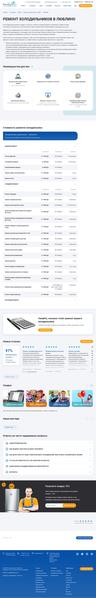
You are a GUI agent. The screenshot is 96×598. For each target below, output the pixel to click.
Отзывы (68, 584)
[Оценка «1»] (80, 521)
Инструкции (69, 594)
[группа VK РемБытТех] (91, 554)
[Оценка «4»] (88, 521)
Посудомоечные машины (42, 575)
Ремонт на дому (74, 351)
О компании (69, 580)
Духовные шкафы (40, 587)
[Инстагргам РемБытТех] (77, 554)
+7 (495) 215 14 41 (24, 553)
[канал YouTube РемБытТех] (82, 554)
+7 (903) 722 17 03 (24, 555)
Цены (41, 5)
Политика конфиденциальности (11, 572)
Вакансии (68, 591)
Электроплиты (39, 584)
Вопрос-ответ (67, 5)
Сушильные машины (41, 591)
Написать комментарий (84, 538)
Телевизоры (39, 577)
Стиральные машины (41, 573)
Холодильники (39, 570)
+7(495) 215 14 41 (78, 1)
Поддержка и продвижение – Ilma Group (12, 575)
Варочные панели (40, 582)
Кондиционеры (39, 580)
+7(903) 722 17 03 (88, 1)
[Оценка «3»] (86, 521)
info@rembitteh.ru (39, 553)
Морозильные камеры (41, 589)
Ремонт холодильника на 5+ (32, 351)
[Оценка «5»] (91, 521)
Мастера (68, 587)
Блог (67, 589)
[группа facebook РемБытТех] (87, 554)
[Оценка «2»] (83, 521)
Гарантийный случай (71, 582)
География (49, 5)
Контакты (57, 5)
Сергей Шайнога (32, 371)
